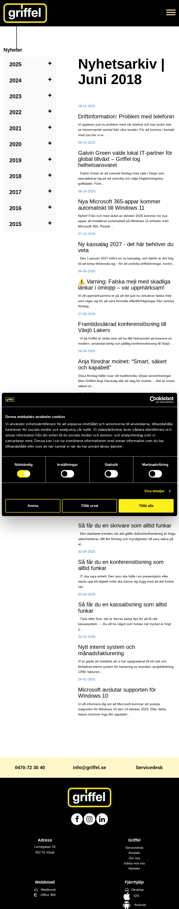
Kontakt (134, 853)
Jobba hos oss (134, 863)
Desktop (134, 889)
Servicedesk (134, 847)
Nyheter (134, 868)
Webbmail (44, 889)
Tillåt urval (89, 506)
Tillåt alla (146, 506)
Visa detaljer (154, 491)
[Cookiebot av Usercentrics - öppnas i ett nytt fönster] (153, 399)
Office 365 (46, 895)
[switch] (67, 473)
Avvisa (33, 506)
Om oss (134, 858)
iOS (134, 896)
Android (139, 905)
